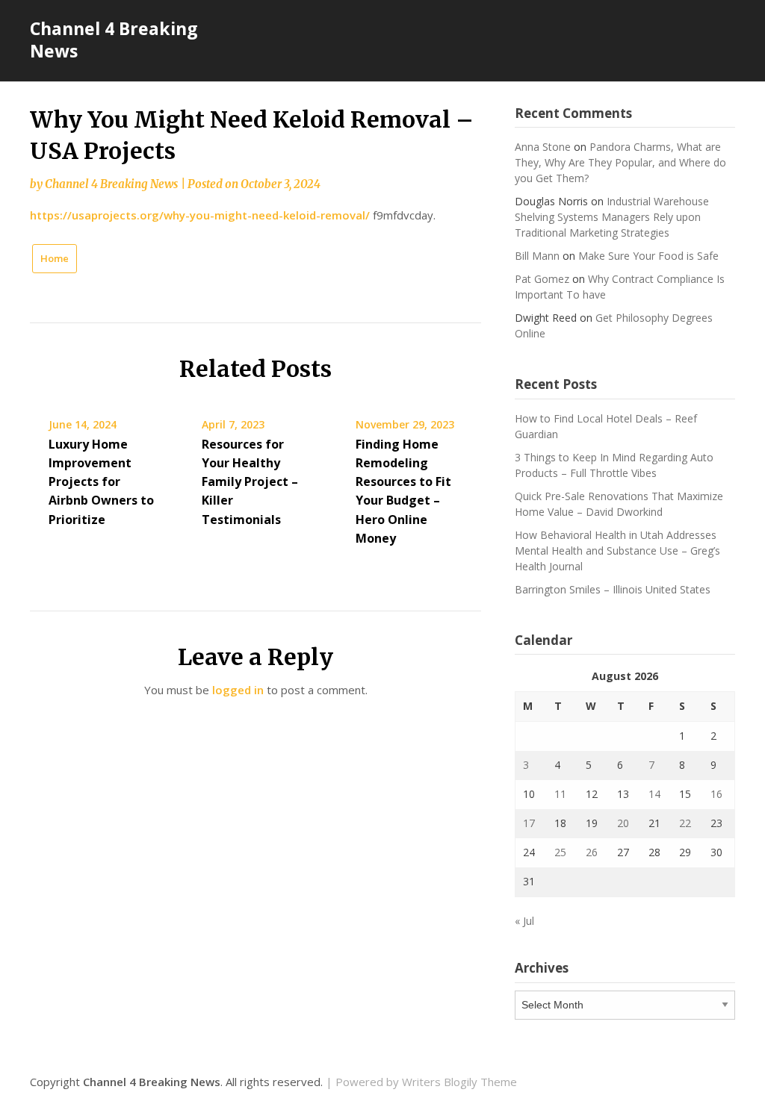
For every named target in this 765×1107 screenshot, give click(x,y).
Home (54, 258)
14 (654, 794)
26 (592, 852)
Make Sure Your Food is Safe (648, 256)
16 (716, 794)
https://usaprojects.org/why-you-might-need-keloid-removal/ (200, 215)
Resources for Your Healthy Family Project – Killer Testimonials (250, 482)
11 (560, 794)
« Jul (524, 921)
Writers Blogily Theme (459, 1081)
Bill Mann (537, 256)
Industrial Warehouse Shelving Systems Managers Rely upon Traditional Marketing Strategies (612, 217)
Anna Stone (543, 147)
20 (623, 823)
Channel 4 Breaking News (114, 39)
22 (685, 823)
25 (560, 852)
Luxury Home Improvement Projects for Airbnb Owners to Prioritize (101, 482)
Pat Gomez (542, 279)
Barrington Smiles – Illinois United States (612, 589)
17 (529, 823)
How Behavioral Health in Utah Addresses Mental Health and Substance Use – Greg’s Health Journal (617, 550)
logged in (238, 689)
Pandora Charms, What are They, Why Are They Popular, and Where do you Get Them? (620, 162)
